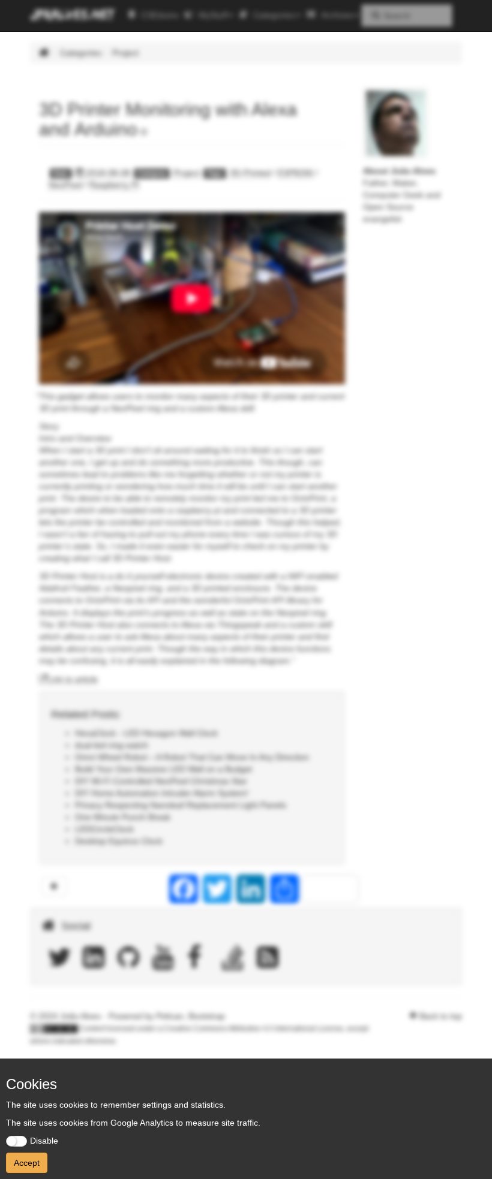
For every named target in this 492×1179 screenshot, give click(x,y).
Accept (27, 1163)
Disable (44, 1140)
